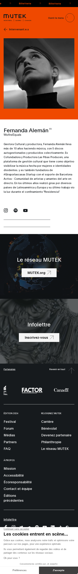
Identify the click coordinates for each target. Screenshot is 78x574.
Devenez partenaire (56, 435)
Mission (10, 468)
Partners (10, 442)
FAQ (7, 448)
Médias (9, 435)
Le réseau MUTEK (55, 448)
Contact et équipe (18, 488)
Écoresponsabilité (18, 482)
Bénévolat (49, 428)
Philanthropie (51, 442)
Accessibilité (14, 475)
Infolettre (10, 519)
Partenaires (9, 369)
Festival (10, 421)
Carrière (47, 421)
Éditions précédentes (14, 497)
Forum (9, 428)
